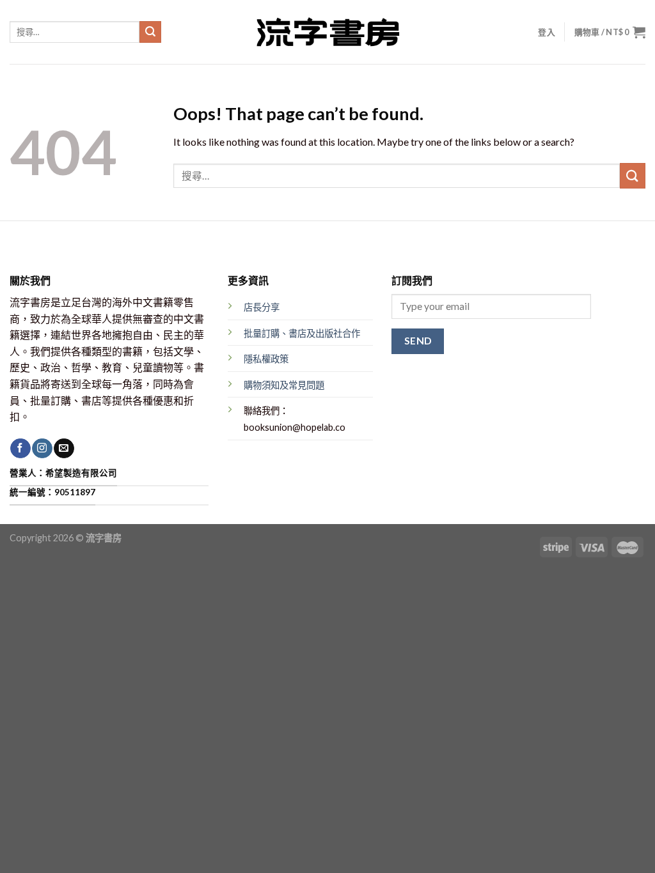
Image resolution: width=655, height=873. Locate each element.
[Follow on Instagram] (42, 448)
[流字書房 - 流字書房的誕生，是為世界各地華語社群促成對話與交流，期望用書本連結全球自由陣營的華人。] (327, 32)
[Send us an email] (64, 448)
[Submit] (150, 32)
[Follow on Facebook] (20, 448)
